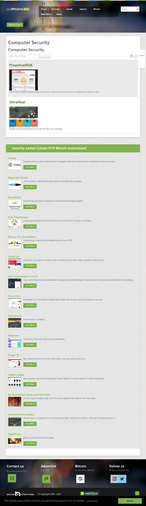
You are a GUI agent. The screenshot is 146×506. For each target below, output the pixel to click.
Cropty (12, 158)
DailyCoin (14, 256)
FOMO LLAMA (16, 375)
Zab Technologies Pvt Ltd (22, 276)
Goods (69, 9)
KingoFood (14, 197)
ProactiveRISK (21, 65)
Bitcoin (97, 9)
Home (44, 9)
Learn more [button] (92, 501)
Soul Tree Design (18, 217)
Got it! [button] (130, 501)
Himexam (13, 335)
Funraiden (14, 296)
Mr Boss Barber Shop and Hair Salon (29, 394)
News (59, 14)
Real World (46, 14)
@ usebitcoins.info (17, 471)
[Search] (42, 56)
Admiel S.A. (15, 315)
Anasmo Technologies (21, 414)
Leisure (83, 9)
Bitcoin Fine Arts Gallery (22, 236)
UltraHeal (17, 102)
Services (55, 9)
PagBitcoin (14, 434)
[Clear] (48, 56)
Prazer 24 (13, 355)
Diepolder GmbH (18, 177)
